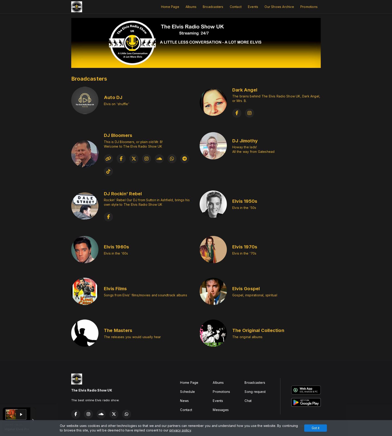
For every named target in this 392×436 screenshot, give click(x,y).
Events (253, 7)
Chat (248, 401)
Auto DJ (113, 97)
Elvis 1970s (244, 247)
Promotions (309, 7)
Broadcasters (213, 7)
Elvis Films (115, 288)
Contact (236, 7)
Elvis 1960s (116, 247)
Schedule (187, 392)
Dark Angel (244, 90)
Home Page (170, 7)
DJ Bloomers (118, 135)
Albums (191, 7)
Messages (221, 410)
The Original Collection (258, 330)
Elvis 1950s (244, 201)
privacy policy (180, 430)
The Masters (118, 330)
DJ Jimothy (245, 141)
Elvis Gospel (246, 288)
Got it (315, 428)
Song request (255, 392)
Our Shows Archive (279, 7)
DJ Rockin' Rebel (123, 193)
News (184, 401)
